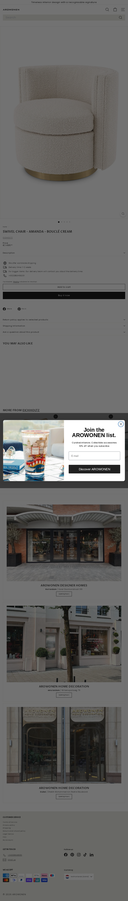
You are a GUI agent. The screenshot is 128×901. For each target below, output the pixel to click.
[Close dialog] (121, 424)
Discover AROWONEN (94, 469)
